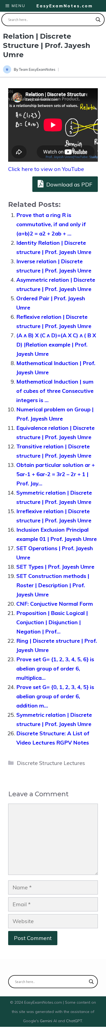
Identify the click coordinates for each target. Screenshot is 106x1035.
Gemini (46, 1020)
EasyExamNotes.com (64, 5)
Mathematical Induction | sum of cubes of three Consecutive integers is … (54, 390)
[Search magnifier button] (98, 19)
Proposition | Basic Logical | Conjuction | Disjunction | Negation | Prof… (52, 622)
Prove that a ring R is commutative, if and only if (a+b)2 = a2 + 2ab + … (51, 224)
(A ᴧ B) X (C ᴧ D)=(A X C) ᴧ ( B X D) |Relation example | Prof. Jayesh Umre (56, 344)
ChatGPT (74, 1020)
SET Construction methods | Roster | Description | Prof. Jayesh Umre (52, 585)
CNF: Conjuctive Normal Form (54, 603)
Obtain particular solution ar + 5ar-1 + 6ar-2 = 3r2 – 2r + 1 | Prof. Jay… (55, 474)
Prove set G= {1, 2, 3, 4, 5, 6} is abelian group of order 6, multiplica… (55, 668)
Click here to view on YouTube (46, 169)
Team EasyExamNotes (37, 69)
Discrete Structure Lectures (51, 763)
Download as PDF (68, 184)
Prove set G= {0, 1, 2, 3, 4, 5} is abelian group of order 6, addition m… (55, 696)
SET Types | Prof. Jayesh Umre (55, 566)
